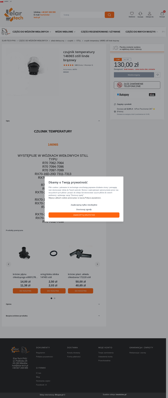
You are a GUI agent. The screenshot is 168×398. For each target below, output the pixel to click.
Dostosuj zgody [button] (84, 209)
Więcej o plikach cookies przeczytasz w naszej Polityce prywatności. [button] (75, 198)
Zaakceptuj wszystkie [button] (84, 215)
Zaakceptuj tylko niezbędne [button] (84, 204)
